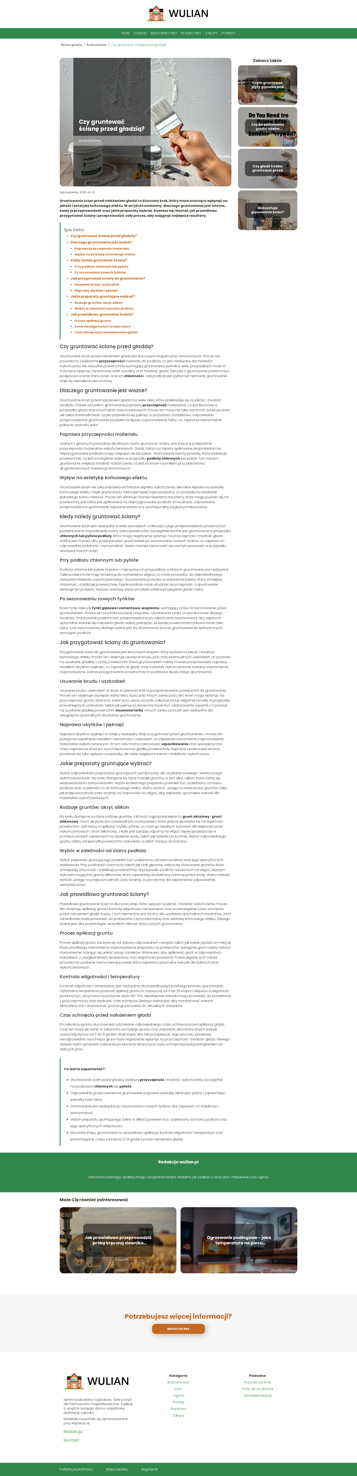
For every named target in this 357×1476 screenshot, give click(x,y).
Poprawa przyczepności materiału (102, 249)
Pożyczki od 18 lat (257, 1382)
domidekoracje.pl (258, 1395)
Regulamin (149, 1469)
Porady (228, 33)
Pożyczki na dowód (257, 1389)
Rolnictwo (191, 33)
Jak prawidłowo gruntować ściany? (101, 314)
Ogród (140, 33)
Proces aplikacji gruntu (93, 321)
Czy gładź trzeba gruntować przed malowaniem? (267, 168)
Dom (125, 33)
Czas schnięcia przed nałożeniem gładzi (106, 332)
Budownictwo (164, 33)
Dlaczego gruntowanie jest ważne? (101, 242)
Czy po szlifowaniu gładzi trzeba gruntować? (267, 127)
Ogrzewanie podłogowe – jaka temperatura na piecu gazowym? (239, 1240)
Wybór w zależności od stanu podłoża (104, 308)
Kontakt (72, 1440)
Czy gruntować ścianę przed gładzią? (103, 235)
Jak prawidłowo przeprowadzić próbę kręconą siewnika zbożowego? (118, 1240)
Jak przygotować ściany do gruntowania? (107, 278)
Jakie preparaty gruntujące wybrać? (102, 296)
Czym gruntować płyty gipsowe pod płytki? (267, 85)
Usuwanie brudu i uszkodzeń (97, 284)
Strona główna (72, 45)
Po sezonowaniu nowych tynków (100, 272)
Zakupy (211, 33)
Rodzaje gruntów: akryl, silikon (99, 303)
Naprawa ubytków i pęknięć (96, 290)
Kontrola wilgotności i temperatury (103, 326)
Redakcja (73, 1431)
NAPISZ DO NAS (178, 1329)
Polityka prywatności (76, 1469)
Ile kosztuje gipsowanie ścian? (267, 210)
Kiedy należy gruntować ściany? (98, 260)
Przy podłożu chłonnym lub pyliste (102, 266)
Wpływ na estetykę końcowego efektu (105, 254)
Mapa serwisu (117, 1469)
